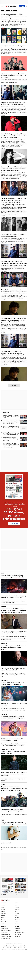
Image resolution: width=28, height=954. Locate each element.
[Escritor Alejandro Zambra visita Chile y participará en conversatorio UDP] (14, 251)
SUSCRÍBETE (14, 524)
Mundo (3, 784)
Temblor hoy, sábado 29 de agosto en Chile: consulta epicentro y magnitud (11, 427)
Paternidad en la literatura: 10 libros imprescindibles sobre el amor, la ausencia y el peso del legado (14, 16)
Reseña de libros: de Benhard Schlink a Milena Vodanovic (13, 752)
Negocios (3, 606)
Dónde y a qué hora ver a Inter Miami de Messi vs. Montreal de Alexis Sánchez (13, 601)
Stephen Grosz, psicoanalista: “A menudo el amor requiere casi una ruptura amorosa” (13, 647)
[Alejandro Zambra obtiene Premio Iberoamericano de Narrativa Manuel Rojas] (14, 279)
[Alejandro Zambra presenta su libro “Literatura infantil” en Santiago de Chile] (14, 308)
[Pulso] (20, 893)
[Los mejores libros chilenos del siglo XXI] (14, 63)
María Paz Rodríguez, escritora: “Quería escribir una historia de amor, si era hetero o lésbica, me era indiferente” (14, 135)
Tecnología (4, 714)
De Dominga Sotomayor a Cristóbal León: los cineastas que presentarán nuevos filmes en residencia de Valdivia (13, 200)
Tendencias (4, 643)
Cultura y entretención (7, 749)
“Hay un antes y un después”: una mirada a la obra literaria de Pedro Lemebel (13, 103)
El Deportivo (4, 680)
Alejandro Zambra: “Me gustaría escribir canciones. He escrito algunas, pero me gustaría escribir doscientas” (13, 320)
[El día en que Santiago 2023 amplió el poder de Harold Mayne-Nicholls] (14, 693)
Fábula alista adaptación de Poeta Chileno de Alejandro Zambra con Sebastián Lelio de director (13, 75)
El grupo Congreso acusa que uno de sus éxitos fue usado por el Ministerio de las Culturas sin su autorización (11, 433)
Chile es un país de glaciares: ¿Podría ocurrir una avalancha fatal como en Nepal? (13, 669)
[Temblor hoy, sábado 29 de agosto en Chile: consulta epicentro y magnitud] (23, 428)
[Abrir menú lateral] (2, 6)
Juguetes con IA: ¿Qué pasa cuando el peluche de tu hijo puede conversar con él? (14, 823)
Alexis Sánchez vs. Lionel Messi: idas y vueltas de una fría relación (14, 704)
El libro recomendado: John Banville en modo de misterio (13, 779)
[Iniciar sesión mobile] (26, 6)
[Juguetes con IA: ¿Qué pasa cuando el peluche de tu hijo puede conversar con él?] (14, 833)
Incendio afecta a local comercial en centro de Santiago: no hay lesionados (12, 576)
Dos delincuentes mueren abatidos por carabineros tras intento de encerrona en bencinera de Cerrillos (11, 422)
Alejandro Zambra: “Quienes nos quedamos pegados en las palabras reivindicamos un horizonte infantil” (12, 353)
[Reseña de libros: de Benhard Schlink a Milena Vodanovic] (14, 762)
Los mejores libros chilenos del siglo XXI (13, 46)
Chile (2, 573)
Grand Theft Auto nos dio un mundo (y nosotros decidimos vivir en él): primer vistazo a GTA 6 (13, 718)
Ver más (14, 385)
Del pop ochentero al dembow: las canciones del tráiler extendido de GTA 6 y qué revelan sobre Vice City (13, 675)
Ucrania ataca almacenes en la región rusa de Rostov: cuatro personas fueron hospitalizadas (12, 810)
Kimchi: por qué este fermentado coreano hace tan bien (13, 848)
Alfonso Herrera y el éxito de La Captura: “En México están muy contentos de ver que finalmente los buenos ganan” (13, 774)
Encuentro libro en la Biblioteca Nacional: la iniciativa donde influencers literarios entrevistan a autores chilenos (14, 168)
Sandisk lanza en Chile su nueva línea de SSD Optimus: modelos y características (12, 739)
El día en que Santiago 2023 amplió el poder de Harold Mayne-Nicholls (12, 683)
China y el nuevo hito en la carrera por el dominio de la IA (14, 815)
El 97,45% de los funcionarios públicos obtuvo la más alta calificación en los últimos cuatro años (14, 632)
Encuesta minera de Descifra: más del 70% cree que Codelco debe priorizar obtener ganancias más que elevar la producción (13, 638)
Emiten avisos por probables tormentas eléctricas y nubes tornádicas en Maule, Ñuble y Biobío (13, 596)
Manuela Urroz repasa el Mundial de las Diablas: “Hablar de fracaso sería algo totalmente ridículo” (13, 709)
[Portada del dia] (14, 498)
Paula (2, 820)
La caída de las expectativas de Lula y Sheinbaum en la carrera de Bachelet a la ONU (11, 416)
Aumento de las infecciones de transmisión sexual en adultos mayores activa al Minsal (11, 439)
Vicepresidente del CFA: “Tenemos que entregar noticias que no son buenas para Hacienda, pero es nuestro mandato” (13, 610)
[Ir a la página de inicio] (11, 6)
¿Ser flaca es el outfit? (6, 843)
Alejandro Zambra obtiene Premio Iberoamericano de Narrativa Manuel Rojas (14, 262)
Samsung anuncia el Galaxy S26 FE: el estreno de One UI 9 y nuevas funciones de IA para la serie (13, 744)
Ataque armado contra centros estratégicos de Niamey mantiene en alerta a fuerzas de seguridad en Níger (14, 788)
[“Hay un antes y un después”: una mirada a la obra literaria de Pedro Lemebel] (14, 123)
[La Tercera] (7, 893)
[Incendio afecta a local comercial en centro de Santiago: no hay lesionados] (14, 586)
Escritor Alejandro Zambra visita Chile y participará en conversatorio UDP (13, 235)
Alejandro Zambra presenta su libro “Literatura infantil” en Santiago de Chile (14, 290)
